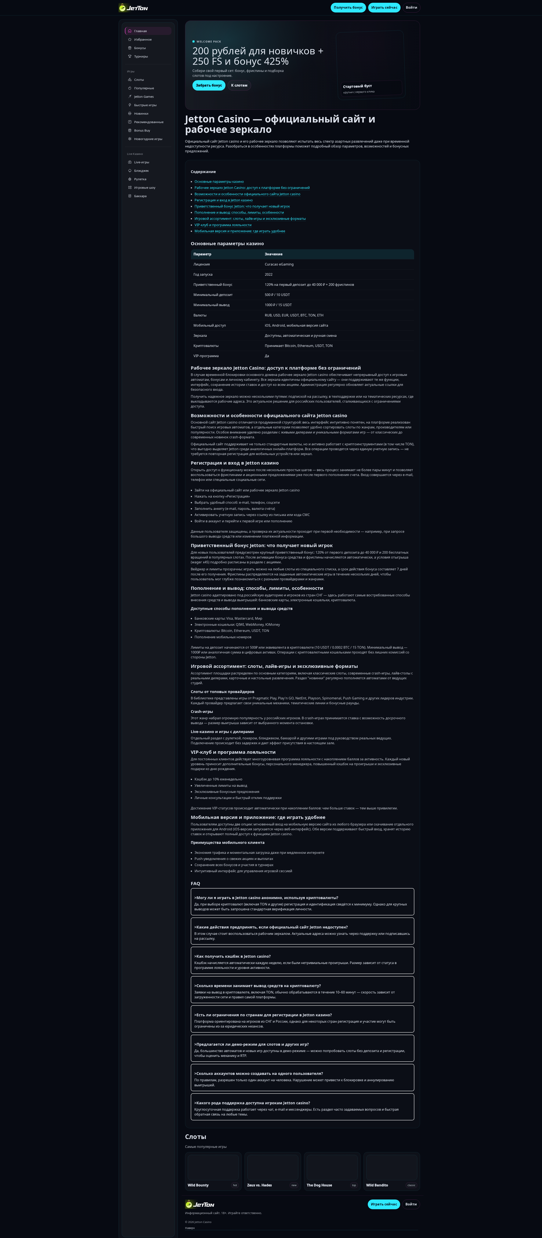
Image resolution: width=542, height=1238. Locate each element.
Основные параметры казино (219, 181)
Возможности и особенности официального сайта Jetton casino (247, 194)
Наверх (190, 1228)
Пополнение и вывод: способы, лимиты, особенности (239, 212)
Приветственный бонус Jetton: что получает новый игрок (242, 206)
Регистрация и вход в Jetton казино (224, 200)
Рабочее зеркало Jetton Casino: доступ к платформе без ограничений (252, 187)
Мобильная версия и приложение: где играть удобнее (240, 231)
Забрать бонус (209, 85)
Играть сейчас (384, 7)
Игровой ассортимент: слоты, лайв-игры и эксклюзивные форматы (250, 218)
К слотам (239, 85)
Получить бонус (348, 7)
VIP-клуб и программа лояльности (223, 225)
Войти (411, 7)
